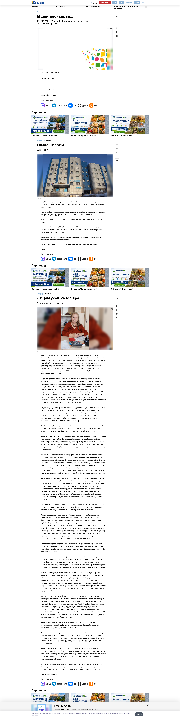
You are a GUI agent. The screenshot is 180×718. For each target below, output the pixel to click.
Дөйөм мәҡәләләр (43, 12)
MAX (143, 2)
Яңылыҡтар (41, 140)
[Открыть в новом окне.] (46, 105)
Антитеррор (105, 2)
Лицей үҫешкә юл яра (92, 6)
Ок (121, 2)
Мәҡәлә (34, 7)
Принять (139, 714)
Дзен (137, 2)
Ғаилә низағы (60, 6)
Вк (115, 2)
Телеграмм (129, 2)
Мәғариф (40, 294)
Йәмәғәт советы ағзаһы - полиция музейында (126, 7)
